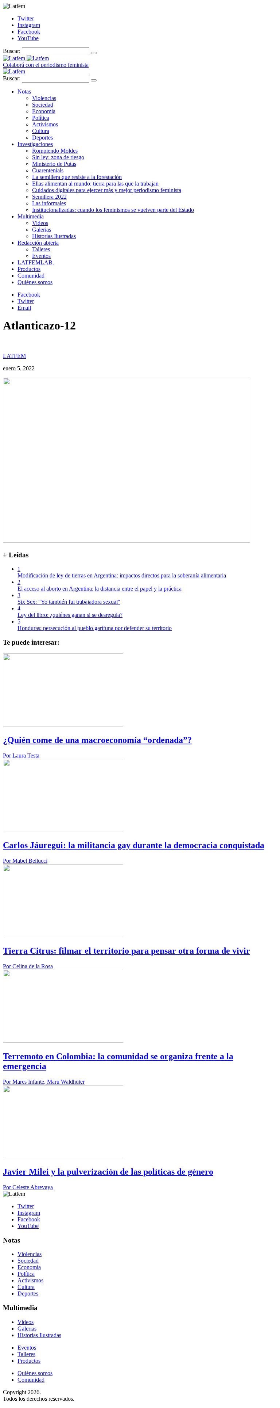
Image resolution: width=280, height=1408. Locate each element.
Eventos (41, 256)
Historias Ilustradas (54, 236)
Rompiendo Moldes (55, 151)
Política (40, 118)
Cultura (40, 131)
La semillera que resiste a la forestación (77, 177)
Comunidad (31, 275)
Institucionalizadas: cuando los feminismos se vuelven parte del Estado (113, 210)
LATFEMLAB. (36, 262)
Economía (43, 111)
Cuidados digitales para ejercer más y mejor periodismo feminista (106, 190)
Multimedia (31, 216)
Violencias (44, 98)
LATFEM (14, 356)
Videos (40, 223)
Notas (24, 91)
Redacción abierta (38, 243)
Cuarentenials (47, 170)
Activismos (45, 124)
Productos (29, 269)
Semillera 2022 (49, 197)
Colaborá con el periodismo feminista (46, 65)
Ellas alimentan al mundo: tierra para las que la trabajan (95, 183)
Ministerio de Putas (54, 164)
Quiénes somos (35, 282)
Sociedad (42, 105)
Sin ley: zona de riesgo (58, 157)
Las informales (49, 203)
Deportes (42, 137)
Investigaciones (35, 144)
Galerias (41, 229)
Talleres (41, 249)
